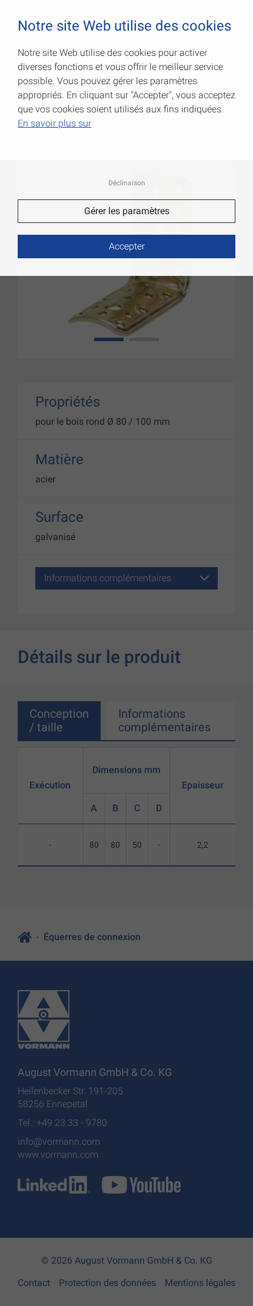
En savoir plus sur (54, 123)
